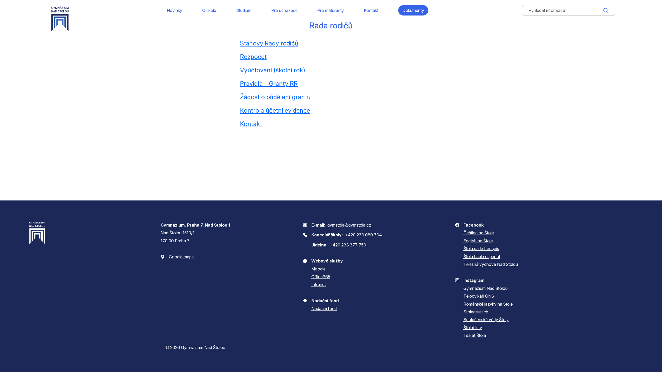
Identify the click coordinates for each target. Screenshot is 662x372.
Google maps (181, 256)
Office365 (320, 276)
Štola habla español (481, 256)
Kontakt (371, 10)
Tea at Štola (474, 335)
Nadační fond (324, 308)
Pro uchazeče (284, 10)
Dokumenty (413, 10)
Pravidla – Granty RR (269, 83)
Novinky (174, 10)
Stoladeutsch (475, 311)
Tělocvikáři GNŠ (478, 296)
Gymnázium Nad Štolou (485, 288)
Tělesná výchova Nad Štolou (490, 264)
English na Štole (478, 240)
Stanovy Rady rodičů (269, 43)
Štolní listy (472, 327)
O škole (209, 10)
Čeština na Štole (478, 232)
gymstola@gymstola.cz (349, 225)
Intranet (318, 284)
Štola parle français (481, 248)
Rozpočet (253, 56)
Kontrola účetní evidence (275, 110)
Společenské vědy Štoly (486, 319)
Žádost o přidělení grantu (275, 97)
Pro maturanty (330, 10)
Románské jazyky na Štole (488, 304)
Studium (243, 10)
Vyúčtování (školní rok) (272, 70)
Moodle (318, 269)
